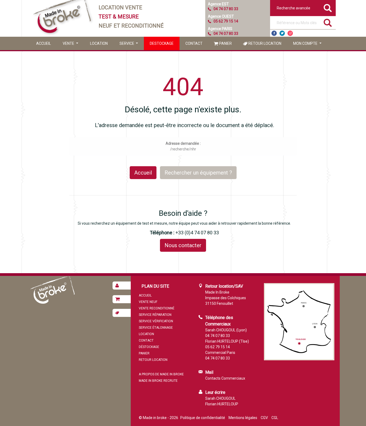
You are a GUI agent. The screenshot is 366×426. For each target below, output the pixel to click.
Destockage (162, 43)
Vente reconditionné (156, 308)
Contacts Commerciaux (225, 378)
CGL (274, 418)
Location (99, 43)
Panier (225, 43)
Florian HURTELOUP (221, 404)
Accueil (43, 43)
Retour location (264, 43)
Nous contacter (183, 245)
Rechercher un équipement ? (198, 172)
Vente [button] (69, 43)
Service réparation (155, 315)
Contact (194, 43)
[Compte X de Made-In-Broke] (282, 33)
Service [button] (127, 43)
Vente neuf (148, 302)
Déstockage (149, 347)
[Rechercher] (328, 22)
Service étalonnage (156, 327)
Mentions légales (243, 418)
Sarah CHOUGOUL (220, 398)
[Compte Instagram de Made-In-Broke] (290, 33)
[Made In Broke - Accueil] (62, 18)
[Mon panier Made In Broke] (122, 299)
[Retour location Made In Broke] (122, 313)
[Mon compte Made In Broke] (122, 285)
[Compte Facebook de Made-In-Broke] (274, 33)
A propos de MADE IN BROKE (161, 374)
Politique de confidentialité (202, 418)
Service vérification (156, 321)
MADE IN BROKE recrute (158, 381)
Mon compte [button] (305, 43)
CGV (264, 418)
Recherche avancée (293, 8)
